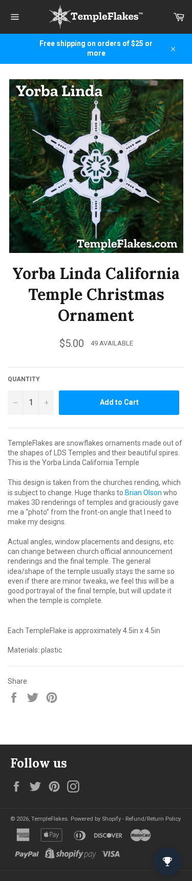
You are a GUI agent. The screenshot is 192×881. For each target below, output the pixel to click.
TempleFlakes (49, 819)
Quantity (24, 379)
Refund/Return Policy (153, 819)
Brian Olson (143, 493)
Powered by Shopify (96, 819)
